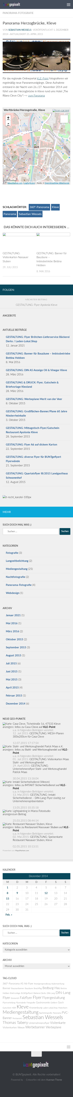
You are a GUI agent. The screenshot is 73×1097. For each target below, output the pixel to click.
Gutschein (7, 1008)
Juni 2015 (12, 671)
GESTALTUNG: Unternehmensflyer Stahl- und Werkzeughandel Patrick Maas (40, 769)
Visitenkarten (10, 1027)
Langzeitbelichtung (17, 561)
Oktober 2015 (14, 639)
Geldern (53, 1003)
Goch (61, 1002)
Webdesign (12, 593)
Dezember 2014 (15, 703)
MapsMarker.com (15, 182)
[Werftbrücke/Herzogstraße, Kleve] (36, 145)
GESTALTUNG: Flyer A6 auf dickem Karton (31, 444)
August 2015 (13, 655)
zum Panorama (36, 95)
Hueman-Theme (54, 1080)
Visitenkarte (58, 1023)
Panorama (10, 214)
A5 (21, 983)
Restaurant (17, 1018)
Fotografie (12, 553)
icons (32, 182)
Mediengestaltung (16, 569)
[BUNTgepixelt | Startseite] (15, 4)
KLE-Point (43, 78)
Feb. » (8, 914)
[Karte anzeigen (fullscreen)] (8, 727)
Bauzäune (29, 988)
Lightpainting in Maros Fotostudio (31, 811)
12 (46, 893)
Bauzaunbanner (17, 988)
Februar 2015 (14, 695)
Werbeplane (53, 1027)
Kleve (55, 207)
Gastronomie (43, 1002)
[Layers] (64, 119)
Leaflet (27, 182)
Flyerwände (21, 1003)
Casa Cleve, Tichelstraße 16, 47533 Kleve (37, 724)
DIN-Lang (51, 993)
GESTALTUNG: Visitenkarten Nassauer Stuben (15, 257)
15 (7, 898)
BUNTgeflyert (27, 993)
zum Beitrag (19, 814)
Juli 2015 (11, 663)
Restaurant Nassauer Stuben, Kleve (32, 824)
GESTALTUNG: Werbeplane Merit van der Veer (34, 399)
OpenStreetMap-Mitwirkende (57, 182)
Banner (6, 988)
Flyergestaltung (53, 998)
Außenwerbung (57, 984)
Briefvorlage (15, 993)
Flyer (37, 998)
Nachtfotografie (15, 577)
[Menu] (68, 4)
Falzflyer (26, 998)
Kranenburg (35, 1008)
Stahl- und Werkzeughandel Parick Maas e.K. (38, 746)
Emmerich (15, 998)
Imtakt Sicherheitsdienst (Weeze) (31, 782)
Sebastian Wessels (19, 30)
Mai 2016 (12, 623)
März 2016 (12, 631)
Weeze (21, 1027)
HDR (14, 1008)
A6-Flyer (28, 983)
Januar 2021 (13, 615)
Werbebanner (35, 1027)
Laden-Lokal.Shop (50, 1008)
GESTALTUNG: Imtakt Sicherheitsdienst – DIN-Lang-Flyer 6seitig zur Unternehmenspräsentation (39, 798)
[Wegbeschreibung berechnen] (61, 110)
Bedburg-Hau (51, 988)
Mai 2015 (12, 679)
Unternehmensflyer (39, 1023)
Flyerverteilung (9, 1003)
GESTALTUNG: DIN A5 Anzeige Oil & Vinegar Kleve (36, 370)
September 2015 (16, 647)
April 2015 (12, 687)
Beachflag (38, 988)
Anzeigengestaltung (42, 984)
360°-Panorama (39, 207)
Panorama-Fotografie (18, 13)
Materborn (62, 1008)
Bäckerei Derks (39, 993)
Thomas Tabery (15, 1023)
